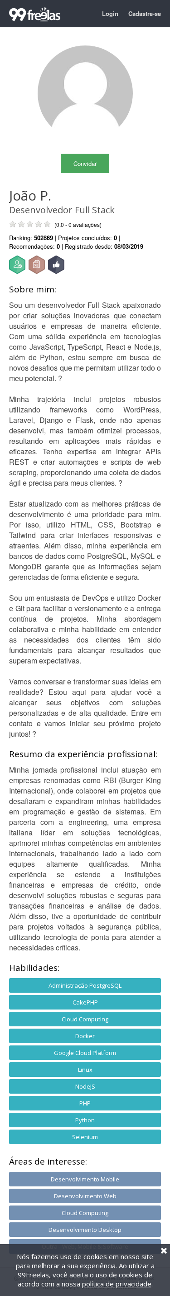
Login (110, 13)
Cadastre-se (144, 13)
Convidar (85, 163)
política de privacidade (116, 1283)
